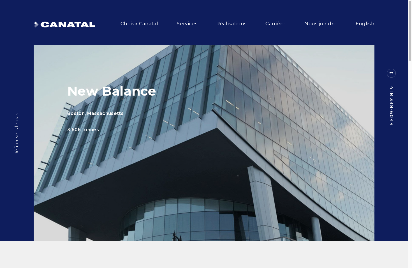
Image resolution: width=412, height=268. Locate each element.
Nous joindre (320, 23)
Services (187, 23)
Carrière (275, 23)
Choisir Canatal (139, 23)
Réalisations (231, 23)
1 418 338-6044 (391, 104)
